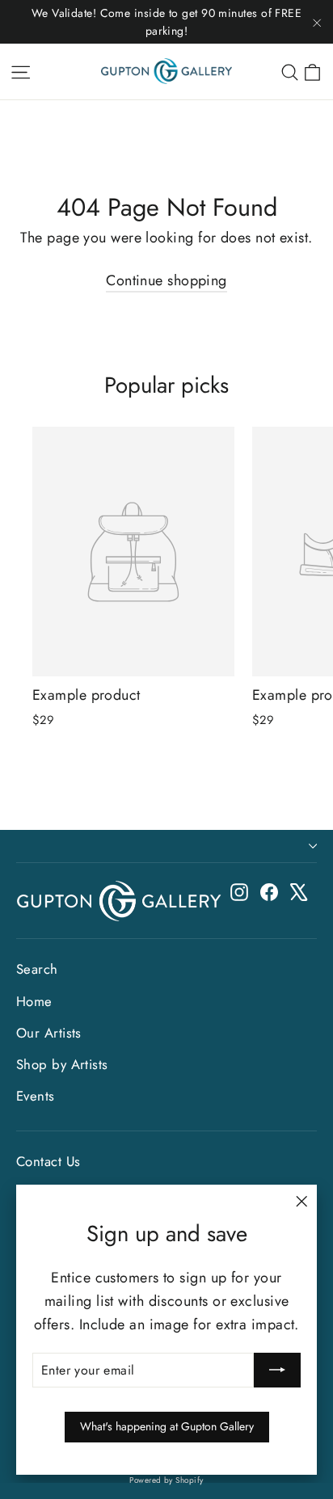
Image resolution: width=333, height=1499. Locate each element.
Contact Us (48, 1161)
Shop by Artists (62, 1064)
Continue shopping (166, 280)
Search (37, 969)
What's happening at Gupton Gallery (167, 1426)
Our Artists (49, 1032)
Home (34, 1001)
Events (35, 1095)
